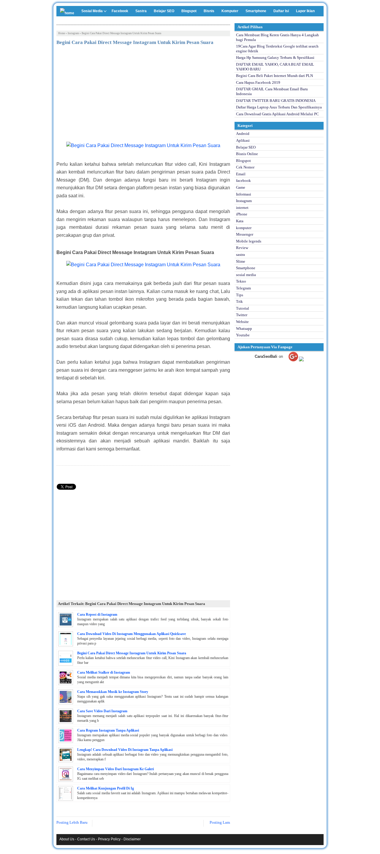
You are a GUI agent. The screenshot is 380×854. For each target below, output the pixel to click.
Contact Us (86, 839)
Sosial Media (92, 11)
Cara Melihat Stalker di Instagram (103, 672)
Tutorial (242, 308)
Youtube (243, 335)
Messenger (244, 234)
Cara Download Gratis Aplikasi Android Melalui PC (277, 114)
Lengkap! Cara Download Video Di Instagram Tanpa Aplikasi (124, 750)
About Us (66, 839)
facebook (243, 180)
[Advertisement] (143, 94)
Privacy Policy (109, 839)
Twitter (241, 315)
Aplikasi (243, 140)
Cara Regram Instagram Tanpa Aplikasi (108, 730)
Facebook (120, 11)
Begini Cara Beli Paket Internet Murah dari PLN (274, 75)
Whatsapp (244, 328)
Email (241, 174)
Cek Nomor (245, 167)
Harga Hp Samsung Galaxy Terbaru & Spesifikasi (275, 57)
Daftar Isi (281, 11)
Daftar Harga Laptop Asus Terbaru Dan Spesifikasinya (279, 107)
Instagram (73, 33)
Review (242, 247)
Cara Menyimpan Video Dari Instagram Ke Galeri (115, 769)
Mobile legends (248, 241)
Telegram (243, 288)
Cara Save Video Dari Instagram (102, 711)
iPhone (241, 214)
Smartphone (256, 11)
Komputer (229, 11)
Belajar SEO (164, 11)
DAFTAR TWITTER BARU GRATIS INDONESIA (276, 100)
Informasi (243, 194)
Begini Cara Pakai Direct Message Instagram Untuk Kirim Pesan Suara (131, 653)
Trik (239, 301)
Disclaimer (132, 839)
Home (61, 33)
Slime (240, 261)
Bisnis (209, 11)
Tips (239, 295)
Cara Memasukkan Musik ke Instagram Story (112, 692)
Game (240, 187)
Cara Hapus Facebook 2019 (258, 82)
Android (242, 133)
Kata (239, 221)
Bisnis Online (247, 154)
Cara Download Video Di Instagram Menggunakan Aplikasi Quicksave (131, 634)
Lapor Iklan (305, 11)
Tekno (241, 281)
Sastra (141, 11)
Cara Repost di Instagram (97, 614)
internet (242, 207)
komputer (243, 228)
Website (242, 321)
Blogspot (189, 11)
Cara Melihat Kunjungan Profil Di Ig (105, 788)
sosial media (246, 274)
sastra (240, 254)
